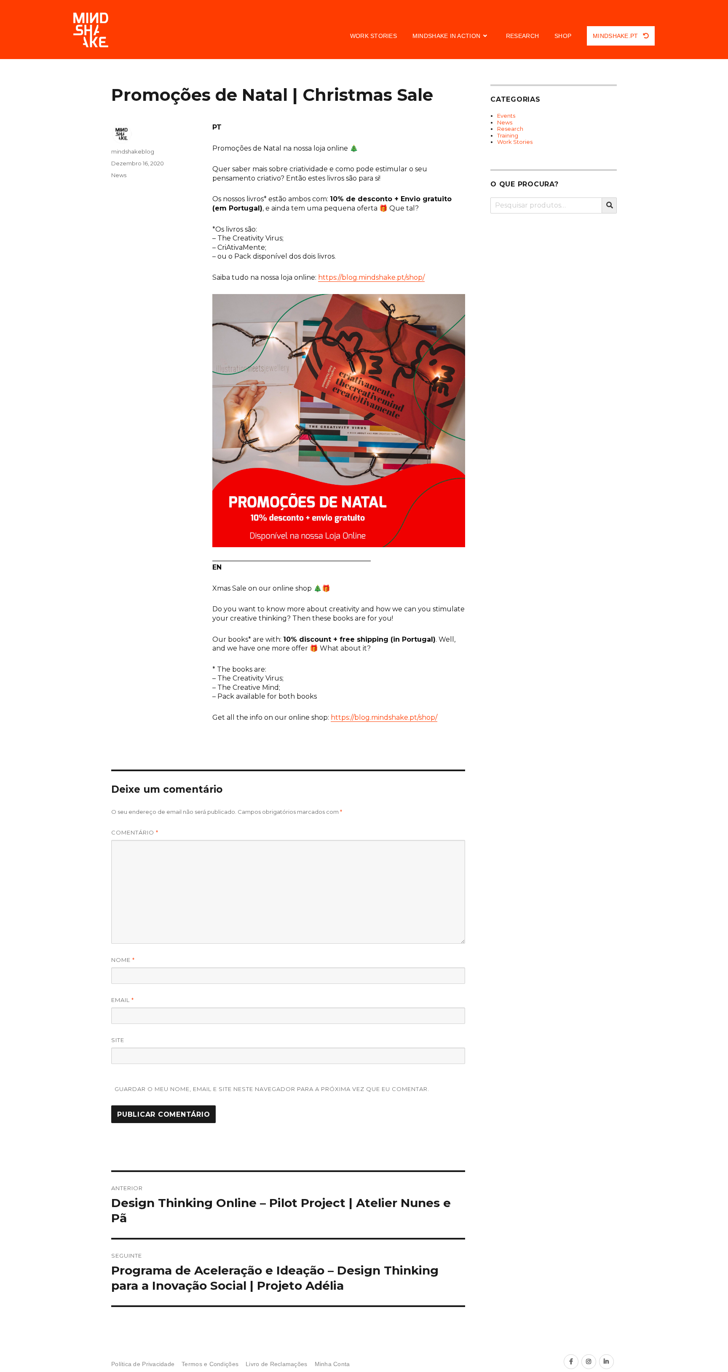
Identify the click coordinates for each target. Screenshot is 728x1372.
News (118, 175)
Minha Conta (332, 1364)
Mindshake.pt (616, 35)
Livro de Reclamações (276, 1364)
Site (117, 1040)
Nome (123, 959)
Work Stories (373, 35)
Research (522, 35)
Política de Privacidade (142, 1364)
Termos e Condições (210, 1364)
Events (506, 115)
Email (122, 1000)
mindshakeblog (132, 151)
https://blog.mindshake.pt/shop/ (371, 277)
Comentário (134, 832)
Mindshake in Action (446, 35)
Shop (562, 35)
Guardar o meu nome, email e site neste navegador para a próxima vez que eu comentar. (272, 1089)
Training (507, 135)
